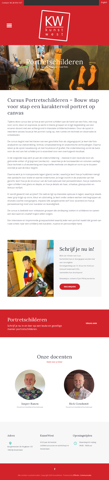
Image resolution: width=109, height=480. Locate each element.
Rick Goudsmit (79, 403)
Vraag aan (91, 323)
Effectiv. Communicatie (82, 475)
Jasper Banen (30, 403)
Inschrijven (70, 286)
